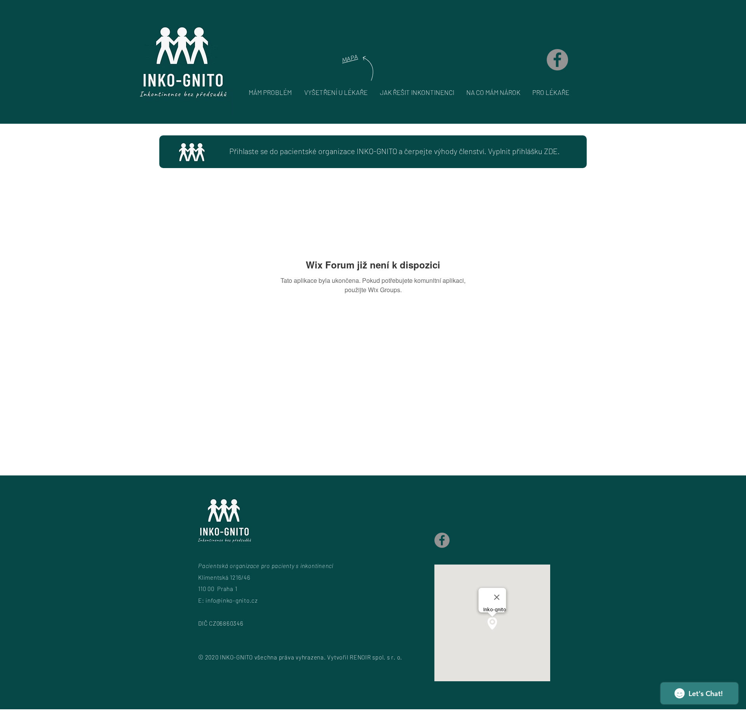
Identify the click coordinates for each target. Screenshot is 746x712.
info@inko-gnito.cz (232, 600)
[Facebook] (557, 59)
